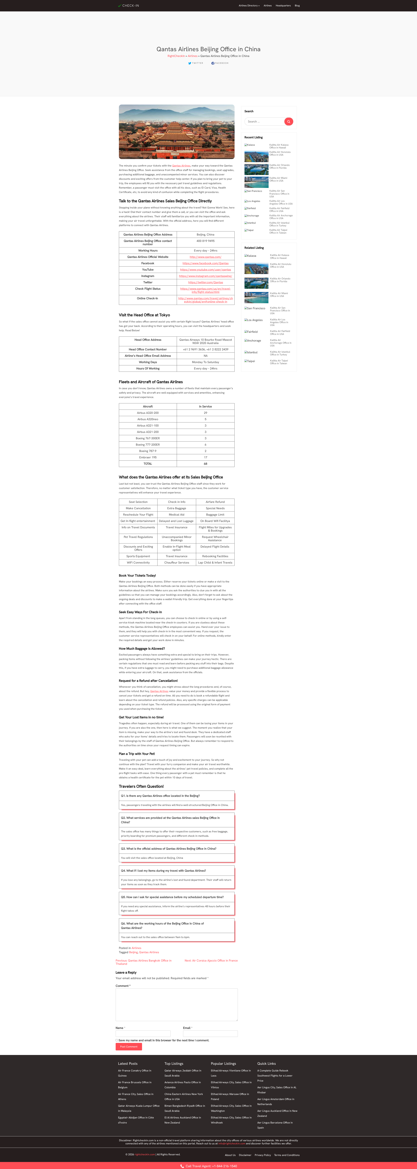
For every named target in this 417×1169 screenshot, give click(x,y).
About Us (230, 1155)
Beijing (133, 952)
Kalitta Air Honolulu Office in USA (280, 153)
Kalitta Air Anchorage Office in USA (281, 217)
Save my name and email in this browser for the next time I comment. (164, 1040)
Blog (297, 5)
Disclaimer (245, 1155)
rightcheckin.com (145, 1154)
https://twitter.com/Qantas (205, 282)
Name (119, 1028)
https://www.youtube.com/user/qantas (205, 269)
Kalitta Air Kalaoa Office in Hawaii (278, 146)
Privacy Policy (263, 1155)
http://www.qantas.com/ (206, 257)
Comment (123, 986)
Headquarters (283, 5)
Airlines (268, 5)
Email (186, 1028)
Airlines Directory (248, 5)
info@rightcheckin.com (231, 1143)
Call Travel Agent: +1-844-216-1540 (211, 1166)
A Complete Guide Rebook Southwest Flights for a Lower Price (275, 1075)
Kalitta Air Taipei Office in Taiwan (278, 231)
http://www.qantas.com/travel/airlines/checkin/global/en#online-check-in (205, 299)
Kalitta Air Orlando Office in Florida (279, 166)
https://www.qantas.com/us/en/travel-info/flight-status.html (205, 290)
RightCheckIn (176, 56)
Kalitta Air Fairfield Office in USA (279, 210)
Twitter (197, 63)
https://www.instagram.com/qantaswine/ (205, 276)
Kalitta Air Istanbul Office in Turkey (279, 224)
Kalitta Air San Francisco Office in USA (279, 193)
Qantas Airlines (181, 165)
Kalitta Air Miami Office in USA (278, 179)
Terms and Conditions (287, 1155)
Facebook (222, 63)
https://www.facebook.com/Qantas (206, 263)
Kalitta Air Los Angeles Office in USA (281, 202)
